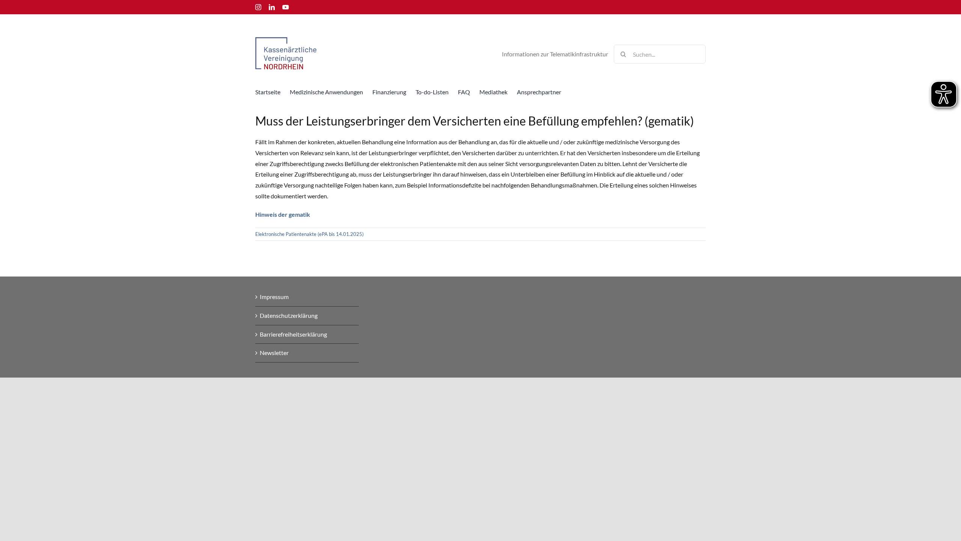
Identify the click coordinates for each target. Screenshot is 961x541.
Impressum (274, 296)
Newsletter (274, 352)
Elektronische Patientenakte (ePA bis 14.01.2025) (309, 234)
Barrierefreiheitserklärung (293, 334)
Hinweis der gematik (282, 214)
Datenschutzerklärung (289, 315)
